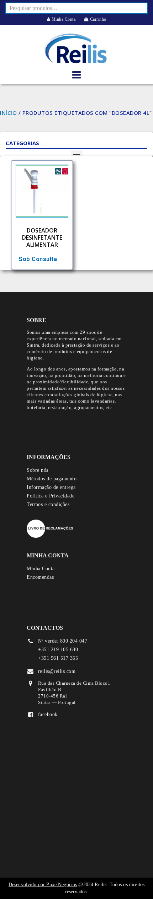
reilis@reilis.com (57, 671)
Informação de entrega (51, 487)
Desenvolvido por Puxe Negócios (43, 884)
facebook (48, 714)
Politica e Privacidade (50, 496)
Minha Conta (62, 19)
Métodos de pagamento (51, 478)
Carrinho (97, 19)
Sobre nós (37, 470)
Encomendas (40, 577)
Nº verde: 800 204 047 (63, 641)
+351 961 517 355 (58, 658)
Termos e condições (48, 504)
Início (8, 112)
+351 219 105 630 (58, 649)
